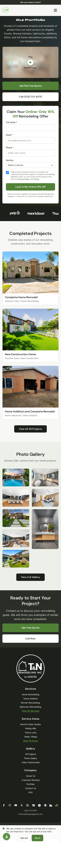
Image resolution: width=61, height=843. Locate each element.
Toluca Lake (30, 732)
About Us (30, 776)
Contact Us (30, 788)
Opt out (24, 838)
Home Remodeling (30, 694)
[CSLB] (57, 805)
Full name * (11, 122)
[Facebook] (3, 805)
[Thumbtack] (39, 805)
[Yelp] (21, 805)
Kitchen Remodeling (30, 702)
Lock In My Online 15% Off (30, 186)
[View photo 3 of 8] (15, 518)
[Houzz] (50, 805)
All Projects (30, 754)
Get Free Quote (30, 627)
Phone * (10, 147)
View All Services (30, 711)
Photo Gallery (30, 758)
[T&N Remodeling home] (5, 10)
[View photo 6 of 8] (45, 477)
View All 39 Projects (30, 428)
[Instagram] (9, 805)
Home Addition (30, 698)
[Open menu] (55, 10)
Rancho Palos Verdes (30, 724)
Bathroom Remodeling (30, 707)
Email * (9, 135)
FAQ (30, 792)
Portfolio (30, 784)
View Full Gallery (30, 577)
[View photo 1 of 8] (15, 477)
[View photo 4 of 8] (15, 538)
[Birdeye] (45, 805)
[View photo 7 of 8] (45, 498)
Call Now (30, 638)
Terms (36, 179)
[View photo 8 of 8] (45, 529)
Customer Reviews (31, 780)
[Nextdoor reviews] (34, 213)
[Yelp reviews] (13, 213)
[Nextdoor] (33, 805)
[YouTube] (15, 805)
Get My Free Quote (30, 85)
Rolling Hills (30, 728)
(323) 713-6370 (30, 810)
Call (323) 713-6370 (30, 96)
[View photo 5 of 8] (15, 559)
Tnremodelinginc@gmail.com (30, 814)
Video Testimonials (30, 762)
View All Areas (30, 740)
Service (9, 160)
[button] (6, 836)
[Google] (27, 805)
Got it (37, 838)
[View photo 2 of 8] (15, 498)
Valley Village (30, 736)
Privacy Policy (24, 179)
